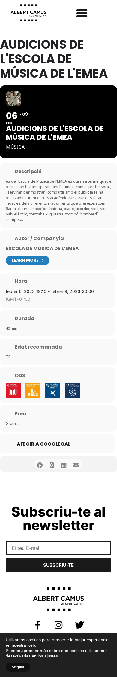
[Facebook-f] (37, 625)
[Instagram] (59, 625)
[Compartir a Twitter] (51, 464)
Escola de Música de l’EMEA (42, 248)
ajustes (51, 656)
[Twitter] (79, 625)
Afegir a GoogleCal (43, 444)
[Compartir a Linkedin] (63, 464)
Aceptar (18, 667)
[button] (82, 13)
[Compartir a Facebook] (39, 464)
